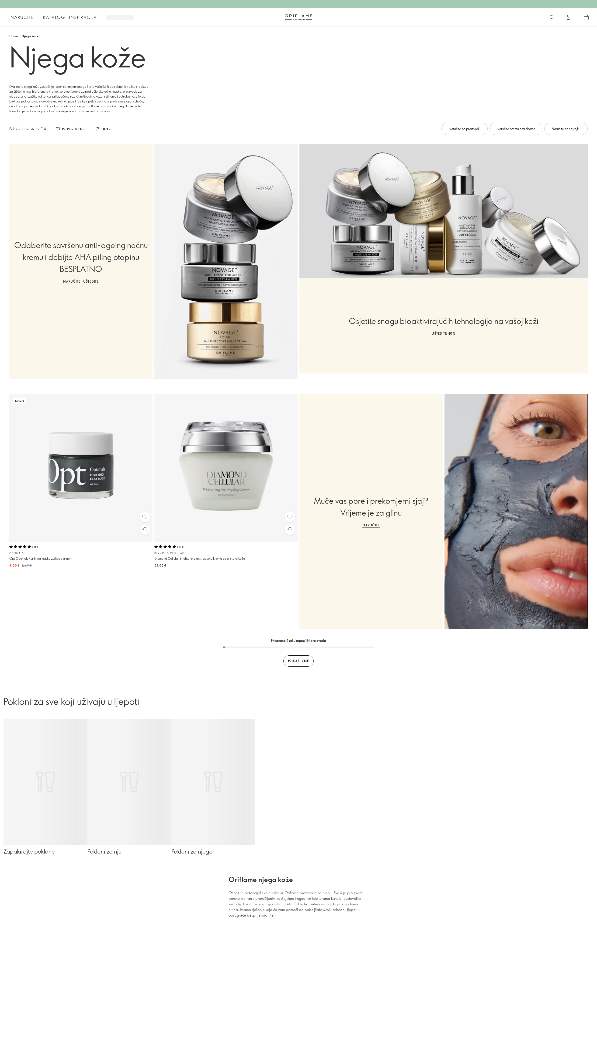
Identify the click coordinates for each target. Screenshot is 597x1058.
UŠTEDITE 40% (443, 333)
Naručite (22, 17)
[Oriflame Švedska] (298, 17)
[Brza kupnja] (145, 529)
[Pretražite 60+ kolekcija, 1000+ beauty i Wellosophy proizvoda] (551, 17)
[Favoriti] (145, 517)
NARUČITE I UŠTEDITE (80, 281)
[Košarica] (586, 17)
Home (13, 36)
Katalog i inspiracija (70, 17)
